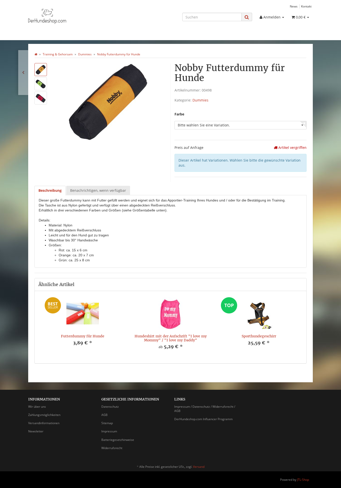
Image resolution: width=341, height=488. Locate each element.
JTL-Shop (303, 480)
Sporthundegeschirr (259, 336)
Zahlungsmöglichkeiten (44, 415)
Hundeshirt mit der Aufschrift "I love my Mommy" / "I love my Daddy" (171, 338)
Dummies (200, 100)
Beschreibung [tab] (50, 190)
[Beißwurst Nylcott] (23, 72)
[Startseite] (35, 54)
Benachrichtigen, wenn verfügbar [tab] (98, 190)
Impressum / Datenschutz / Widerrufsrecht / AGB (204, 408)
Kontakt (306, 6)
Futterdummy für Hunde (82, 336)
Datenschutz (110, 406)
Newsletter (35, 431)
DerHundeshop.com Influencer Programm (203, 419)
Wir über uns (37, 406)
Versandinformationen (43, 423)
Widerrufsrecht (111, 448)
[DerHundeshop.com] (73, 16)
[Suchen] (247, 17)
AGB (104, 415)
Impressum (109, 431)
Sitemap (107, 423)
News (294, 6)
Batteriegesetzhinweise (117, 440)
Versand (198, 467)
